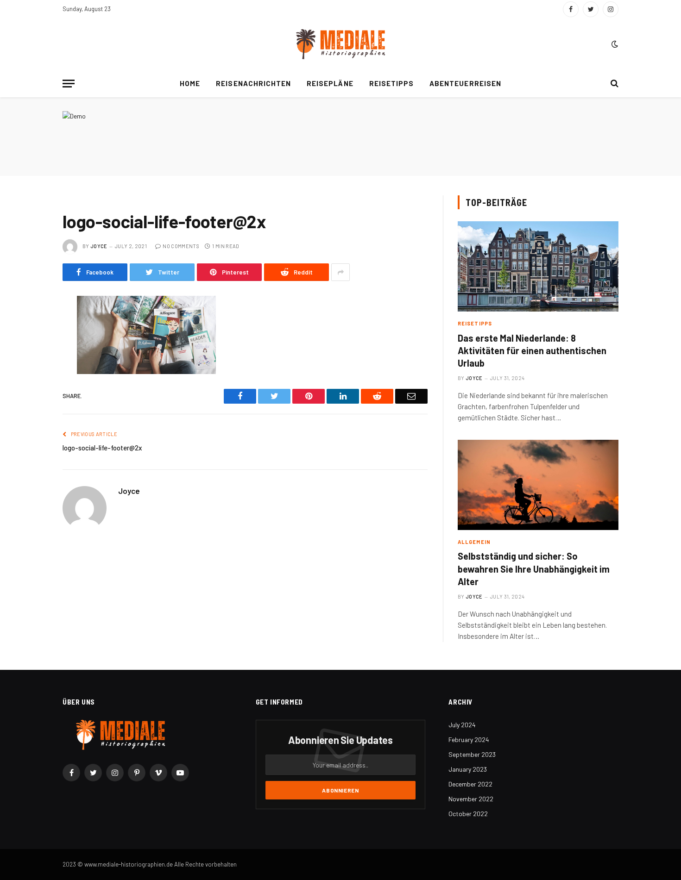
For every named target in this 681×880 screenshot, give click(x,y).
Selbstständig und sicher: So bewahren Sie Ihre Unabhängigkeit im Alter (534, 568)
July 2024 (462, 725)
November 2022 (470, 799)
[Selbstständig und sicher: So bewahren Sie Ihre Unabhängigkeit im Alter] (538, 485)
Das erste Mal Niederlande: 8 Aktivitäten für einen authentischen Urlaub (532, 350)
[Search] (613, 83)
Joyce (98, 246)
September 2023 (472, 754)
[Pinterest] (30, 397)
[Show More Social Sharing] (340, 272)
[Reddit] (30, 374)
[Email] (30, 421)
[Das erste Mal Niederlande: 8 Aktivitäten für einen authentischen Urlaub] (538, 266)
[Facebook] (30, 327)
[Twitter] (30, 350)
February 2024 (468, 739)
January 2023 (467, 769)
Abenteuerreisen (465, 83)
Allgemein (474, 542)
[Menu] (69, 83)
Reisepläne (330, 83)
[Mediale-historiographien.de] (340, 44)
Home (190, 83)
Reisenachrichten (253, 83)
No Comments (181, 246)
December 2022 (470, 784)
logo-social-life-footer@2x (102, 447)
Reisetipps (391, 83)
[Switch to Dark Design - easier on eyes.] (613, 44)
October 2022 (468, 814)
